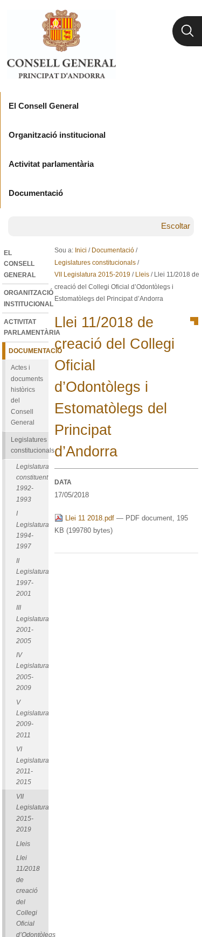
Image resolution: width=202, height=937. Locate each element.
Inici (81, 250)
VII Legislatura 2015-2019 (92, 274)
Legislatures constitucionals (95, 262)
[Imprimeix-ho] (155, 570)
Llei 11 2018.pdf (89, 518)
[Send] (187, 570)
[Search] (187, 31)
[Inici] (61, 44)
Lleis (142, 274)
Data (63, 482)
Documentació (113, 250)
